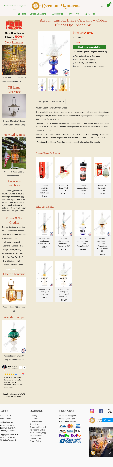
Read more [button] (8, 388)
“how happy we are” (14, 190)
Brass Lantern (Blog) (38, 433)
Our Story (33, 416)
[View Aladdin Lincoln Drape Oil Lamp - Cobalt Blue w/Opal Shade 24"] (42, 84)
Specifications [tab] (58, 101)
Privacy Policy (35, 441)
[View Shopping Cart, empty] (108, 6)
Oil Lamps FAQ (36, 421)
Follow (109, 420)
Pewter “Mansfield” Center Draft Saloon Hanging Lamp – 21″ (14, 125)
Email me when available (89, 47)
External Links (35, 438)
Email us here (5, 419)
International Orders (37, 430)
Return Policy (35, 424)
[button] (47, 14)
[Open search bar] (102, 6)
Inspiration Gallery (37, 435)
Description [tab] (43, 101)
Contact (4, 410)
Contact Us (34, 419)
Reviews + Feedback (38, 427)
